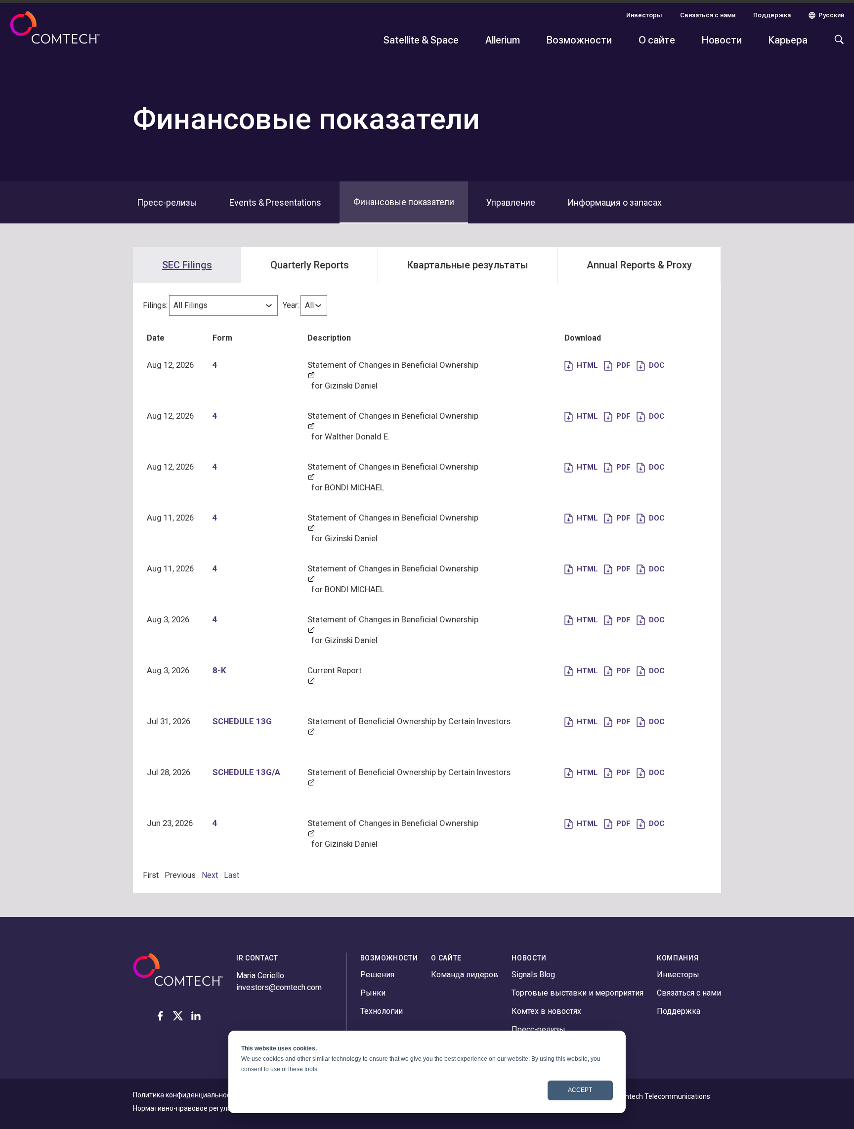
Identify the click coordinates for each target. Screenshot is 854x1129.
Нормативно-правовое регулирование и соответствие (221, 1108)
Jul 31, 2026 (168, 721)
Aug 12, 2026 (170, 365)
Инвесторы (644, 15)
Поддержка (772, 15)
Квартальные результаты (467, 265)
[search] (836, 44)
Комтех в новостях (546, 1011)
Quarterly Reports (309, 265)
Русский (831, 15)
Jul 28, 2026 (168, 772)
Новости (722, 39)
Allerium (502, 39)
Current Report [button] (334, 670)
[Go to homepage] (55, 33)
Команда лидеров (464, 974)
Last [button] (231, 875)
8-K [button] (219, 670)
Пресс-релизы (538, 1029)
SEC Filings (187, 265)
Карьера (788, 39)
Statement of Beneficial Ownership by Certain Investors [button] (409, 721)
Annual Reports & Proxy (639, 265)
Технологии (381, 1011)
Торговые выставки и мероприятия (577, 993)
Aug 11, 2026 (170, 517)
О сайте (657, 39)
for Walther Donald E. (350, 436)
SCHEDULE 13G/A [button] (246, 772)
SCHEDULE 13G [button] (242, 721)
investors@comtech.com (279, 987)
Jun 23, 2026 (170, 823)
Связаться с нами (707, 15)
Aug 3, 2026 (168, 619)
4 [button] (215, 365)
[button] (581, 365)
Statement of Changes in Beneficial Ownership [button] (392, 365)
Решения (377, 974)
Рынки (372, 993)
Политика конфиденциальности (185, 1095)
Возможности (579, 39)
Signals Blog (533, 974)
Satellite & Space (421, 39)
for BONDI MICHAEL (347, 487)
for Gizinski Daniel (344, 386)
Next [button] (210, 875)
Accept (580, 1089)
